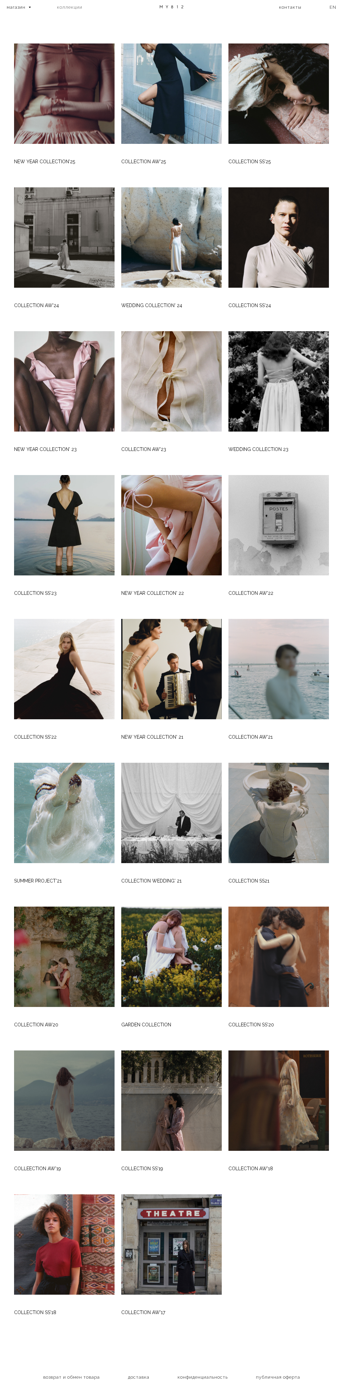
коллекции (69, 7)
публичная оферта (278, 1377)
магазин (17, 7)
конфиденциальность (203, 1377)
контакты (290, 7)
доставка (138, 1377)
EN (333, 7)
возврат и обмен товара (71, 1377)
